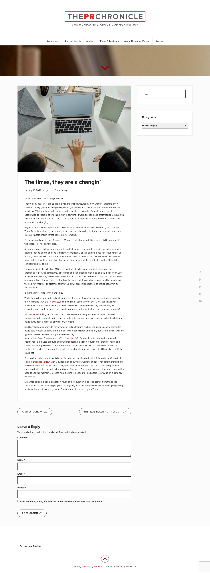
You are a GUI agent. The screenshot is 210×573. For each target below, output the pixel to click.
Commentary (53, 41)
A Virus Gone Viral (34, 411)
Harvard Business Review (37, 362)
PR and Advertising (109, 41)
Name (21, 460)
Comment (23, 437)
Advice (89, 41)
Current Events (73, 41)
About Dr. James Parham (137, 41)
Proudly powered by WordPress (89, 566)
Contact (159, 41)
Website (21, 487)
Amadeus (117, 566)
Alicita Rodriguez (50, 301)
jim (47, 190)
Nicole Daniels (31, 314)
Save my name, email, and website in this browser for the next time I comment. (61, 501)
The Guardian (67, 338)
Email (21, 473)
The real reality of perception (105, 411)
